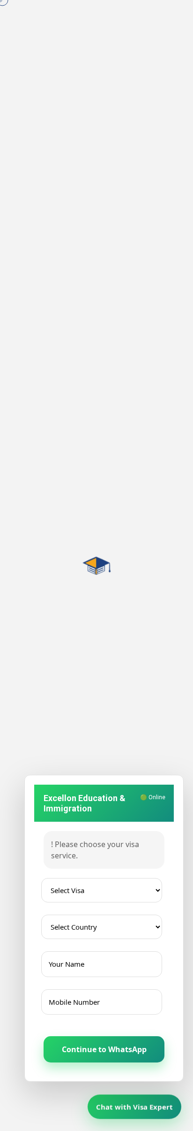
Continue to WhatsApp (104, 1049)
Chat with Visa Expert (134, 1106)
